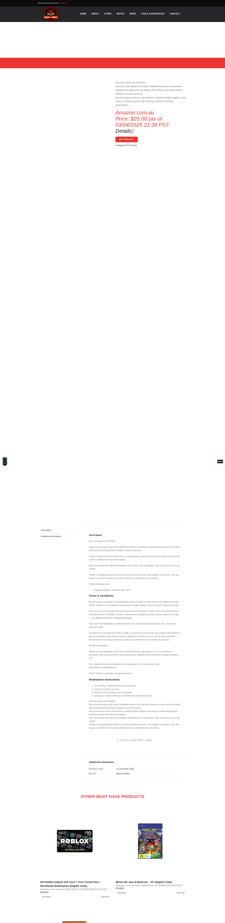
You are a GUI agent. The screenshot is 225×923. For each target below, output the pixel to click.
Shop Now (63, 3)
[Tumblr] (175, 511)
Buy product (126, 139)
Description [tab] (46, 530)
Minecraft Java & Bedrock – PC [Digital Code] (144, 882)
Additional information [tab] (51, 536)
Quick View (105, 897)
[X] (167, 511)
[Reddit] (171, 511)
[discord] (186, 3)
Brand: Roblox (123, 774)
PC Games (132, 145)
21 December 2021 (125, 769)
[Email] (179, 511)
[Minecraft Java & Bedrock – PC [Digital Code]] (150, 841)
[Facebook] (163, 511)
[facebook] (182, 3)
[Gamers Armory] (51, 7)
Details (123, 131)
